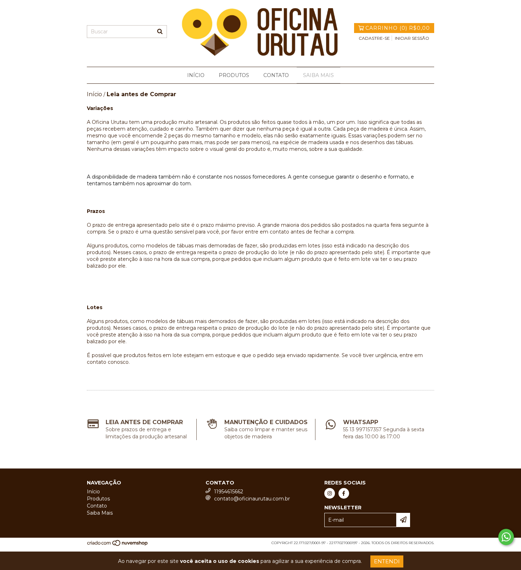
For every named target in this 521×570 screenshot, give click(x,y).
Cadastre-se (374, 38)
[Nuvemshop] (118, 545)
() (397, 28)
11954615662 (228, 491)
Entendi (387, 561)
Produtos (234, 75)
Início (196, 75)
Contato (276, 75)
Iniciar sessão (412, 38)
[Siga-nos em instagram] (329, 493)
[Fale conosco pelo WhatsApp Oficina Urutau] (506, 537)
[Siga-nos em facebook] (343, 493)
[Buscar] (160, 31)
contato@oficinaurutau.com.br (252, 498)
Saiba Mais (318, 75)
